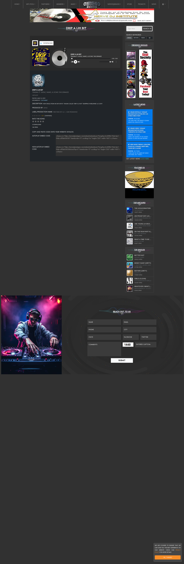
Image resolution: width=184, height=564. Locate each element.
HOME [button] (16, 4)
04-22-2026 (137, 119)
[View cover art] (35, 43)
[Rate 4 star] (41, 121)
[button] (163, 4)
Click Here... (145, 159)
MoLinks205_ (139, 189)
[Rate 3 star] (38, 121)
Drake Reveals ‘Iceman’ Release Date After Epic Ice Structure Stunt (138, 114)
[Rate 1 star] (33, 121)
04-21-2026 (137, 135)
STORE (129, 4)
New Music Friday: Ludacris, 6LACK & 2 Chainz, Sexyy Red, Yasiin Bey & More (139, 146)
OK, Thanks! (167, 557)
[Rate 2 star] (36, 121)
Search (146, 29)
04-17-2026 (137, 151)
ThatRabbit (44, 100)
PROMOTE (141, 4)
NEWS (154, 4)
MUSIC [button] (73, 4)
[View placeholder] (38, 80)
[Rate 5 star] (43, 121)
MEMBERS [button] (59, 4)
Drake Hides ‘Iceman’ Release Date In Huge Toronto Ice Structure (137, 130)
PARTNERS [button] (45, 4)
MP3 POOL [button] (30, 4)
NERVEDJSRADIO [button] (114, 4)
